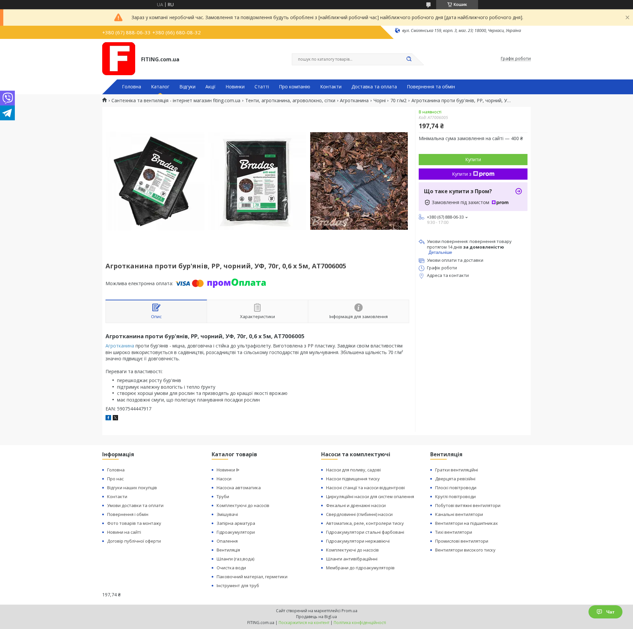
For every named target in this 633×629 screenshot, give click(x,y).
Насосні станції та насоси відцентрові (365, 488)
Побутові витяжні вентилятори (467, 505)
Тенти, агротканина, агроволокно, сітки (290, 101)
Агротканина (354, 101)
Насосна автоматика (239, 488)
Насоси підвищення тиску (353, 479)
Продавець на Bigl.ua (316, 616)
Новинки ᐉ (228, 470)
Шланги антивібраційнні (351, 559)
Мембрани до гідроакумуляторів (360, 568)
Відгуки (187, 86)
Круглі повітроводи (455, 496)
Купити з (461, 174)
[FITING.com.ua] (118, 58)
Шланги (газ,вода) (235, 559)
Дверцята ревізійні (455, 479)
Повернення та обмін (431, 86)
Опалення (227, 541)
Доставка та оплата (374, 86)
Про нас (115, 479)
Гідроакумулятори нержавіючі (358, 541)
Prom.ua (349, 611)
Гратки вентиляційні (456, 470)
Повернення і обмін (127, 514)
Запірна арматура (236, 523)
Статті (262, 86)
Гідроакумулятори (236, 532)
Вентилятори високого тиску (465, 550)
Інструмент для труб (238, 585)
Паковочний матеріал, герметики (252, 577)
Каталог (160, 86)
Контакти (331, 86)
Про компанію (294, 86)
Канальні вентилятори (459, 514)
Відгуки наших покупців (132, 488)
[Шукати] (408, 59)
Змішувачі (227, 514)
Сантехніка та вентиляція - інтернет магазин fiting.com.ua (175, 101)
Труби (223, 496)
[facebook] (108, 418)
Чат (610, 611)
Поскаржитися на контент (304, 622)
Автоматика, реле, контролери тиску (365, 523)
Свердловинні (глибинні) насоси (359, 514)
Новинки (235, 86)
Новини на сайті (124, 532)
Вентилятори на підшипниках (466, 523)
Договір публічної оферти (134, 541)
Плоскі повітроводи (455, 488)
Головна (131, 86)
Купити (473, 159)
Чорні (380, 101)
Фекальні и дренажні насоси (356, 505)
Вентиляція (228, 550)
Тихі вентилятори (453, 532)
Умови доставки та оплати (135, 505)
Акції (210, 86)
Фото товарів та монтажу (134, 523)
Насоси (224, 479)
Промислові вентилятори (461, 541)
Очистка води (231, 568)
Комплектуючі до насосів (243, 505)
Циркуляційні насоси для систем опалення (370, 496)
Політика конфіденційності (360, 622)
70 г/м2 (398, 101)
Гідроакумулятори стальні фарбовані (365, 532)
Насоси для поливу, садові (353, 470)
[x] (115, 418)
